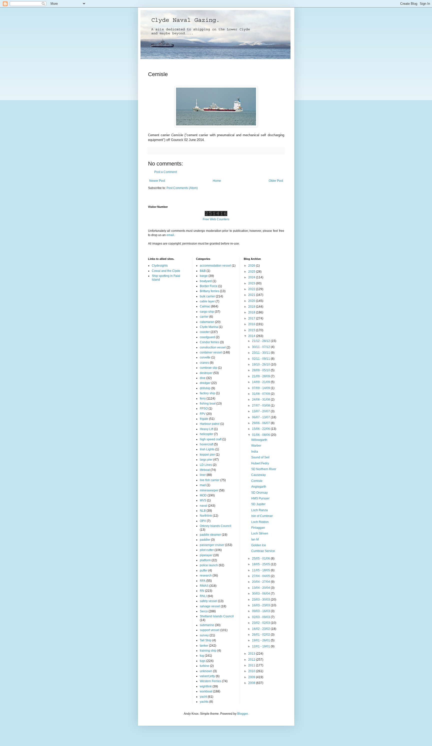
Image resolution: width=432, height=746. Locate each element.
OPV (203, 521)
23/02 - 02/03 (261, 623)
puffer (204, 570)
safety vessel (208, 601)
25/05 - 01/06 (261, 558)
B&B (203, 271)
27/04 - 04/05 (261, 576)
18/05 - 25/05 (261, 564)
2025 (252, 271)
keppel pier (207, 454)
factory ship (207, 393)
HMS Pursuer (260, 498)
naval (203, 505)
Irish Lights (207, 449)
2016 (252, 324)
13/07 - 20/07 (261, 411)
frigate (204, 419)
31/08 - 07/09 (261, 394)
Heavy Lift (206, 429)
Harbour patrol (210, 424)
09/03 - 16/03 (261, 611)
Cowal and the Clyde (166, 271)
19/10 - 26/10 (261, 364)
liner (203, 475)
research (206, 575)
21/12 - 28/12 (261, 341)
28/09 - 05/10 (261, 370)
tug (202, 655)
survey (204, 635)
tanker (204, 645)
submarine (207, 625)
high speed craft (211, 439)
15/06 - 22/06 (261, 429)
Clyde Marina (209, 327)
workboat (206, 691)
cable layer (207, 301)
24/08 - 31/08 (261, 399)
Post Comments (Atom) (182, 188)
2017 (252, 318)
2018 (252, 312)
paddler (205, 539)
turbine (204, 666)
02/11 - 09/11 (261, 358)
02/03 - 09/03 (261, 617)
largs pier (206, 459)
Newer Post (157, 180)
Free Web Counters (216, 219)
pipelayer (206, 555)
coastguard (207, 337)
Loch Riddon (260, 522)
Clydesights (160, 265)
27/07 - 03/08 (261, 405)
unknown (206, 671)
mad (203, 485)
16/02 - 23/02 (261, 629)
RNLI (203, 596)
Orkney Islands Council (215, 526)
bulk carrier (207, 296)
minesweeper (209, 490)
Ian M (255, 539)
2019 (252, 306)
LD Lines (206, 465)
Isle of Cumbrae (262, 516)
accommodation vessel (215, 265)
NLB (203, 510)
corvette (205, 357)
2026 (252, 265)
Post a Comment (165, 172)
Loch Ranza (259, 510)
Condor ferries (209, 342)
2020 (252, 301)
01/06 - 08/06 (261, 435)
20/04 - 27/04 (261, 582)
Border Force (209, 286)
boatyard (206, 281)
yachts (204, 701)
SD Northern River (263, 469)
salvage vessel (210, 606)
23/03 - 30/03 (261, 599)
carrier (204, 316)
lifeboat (205, 470)
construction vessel (213, 347)
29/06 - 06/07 (261, 423)
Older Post (276, 180)
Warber (256, 445)
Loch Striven (259, 533)
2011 (252, 665)
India (254, 451)
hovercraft (206, 444)
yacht (203, 696)
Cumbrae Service (263, 551)
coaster (205, 332)
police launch (209, 565)
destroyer (206, 373)
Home (217, 180)
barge (204, 276)
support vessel (210, 630)
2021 (252, 295)
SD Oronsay (259, 492)
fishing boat (208, 403)
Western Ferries (210, 681)
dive (203, 378)
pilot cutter (207, 550)
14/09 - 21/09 (261, 382)
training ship (208, 650)
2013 (252, 653)
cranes (204, 362)
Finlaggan (258, 527)
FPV (203, 414)
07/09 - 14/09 (261, 388)
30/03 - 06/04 (261, 593)
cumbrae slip (208, 367)
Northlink (206, 515)
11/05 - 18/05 (261, 570)
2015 (252, 330)
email (170, 235)
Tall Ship (206, 640)
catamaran (207, 322)
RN (202, 591)
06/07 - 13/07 (261, 417)
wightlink (206, 686)
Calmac (205, 306)
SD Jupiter (258, 504)
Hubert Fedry (260, 463)
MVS (203, 500)
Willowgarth (259, 440)
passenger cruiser (212, 545)
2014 (252, 336)
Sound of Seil (260, 457)
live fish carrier (210, 480)
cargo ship (207, 311)
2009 (252, 677)
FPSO (204, 408)
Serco (204, 611)
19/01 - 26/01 (261, 640)
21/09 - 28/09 (261, 376)
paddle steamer (210, 534)
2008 (252, 683)
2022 (252, 289)
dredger (205, 383)
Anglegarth (258, 486)
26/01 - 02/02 (261, 634)
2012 (252, 659)
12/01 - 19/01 (261, 646)
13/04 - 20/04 (261, 588)
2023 (252, 283)
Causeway (258, 475)
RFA (203, 581)
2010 (252, 671)
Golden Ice (258, 545)
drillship (205, 388)
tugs (203, 661)
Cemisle (256, 481)
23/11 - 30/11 (261, 352)
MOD (203, 495)
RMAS (204, 586)
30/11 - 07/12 (261, 347)
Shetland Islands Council (217, 616)
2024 (252, 277)
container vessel (211, 352)
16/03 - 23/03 (261, 605)
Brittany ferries (209, 291)
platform (205, 560)
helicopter (206, 434)
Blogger (242, 713)
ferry (203, 398)
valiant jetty (207, 676)
